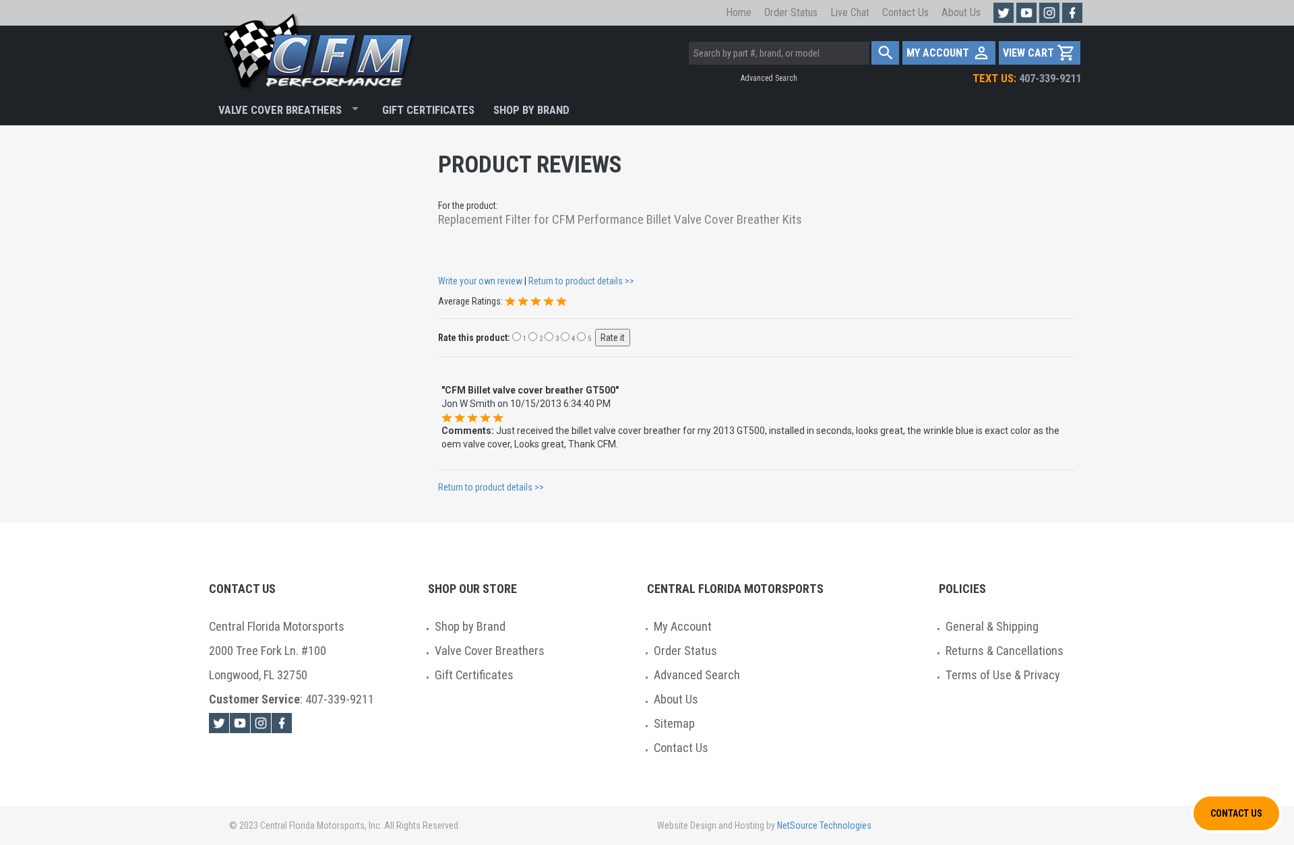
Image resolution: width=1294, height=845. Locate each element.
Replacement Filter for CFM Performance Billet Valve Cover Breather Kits (620, 219)
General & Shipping (992, 626)
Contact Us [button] (1236, 813)
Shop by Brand (470, 626)
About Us (961, 12)
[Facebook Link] (282, 723)
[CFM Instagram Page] (1049, 13)
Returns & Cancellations (1005, 651)
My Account (683, 626)
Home (738, 12)
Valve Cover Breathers (280, 110)
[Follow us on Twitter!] (1003, 13)
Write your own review (480, 281)
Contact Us (905, 12)
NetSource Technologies (824, 825)
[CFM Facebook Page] (1072, 13)
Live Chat (849, 12)
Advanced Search (769, 78)
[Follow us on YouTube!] (1026, 13)
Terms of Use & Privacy (1003, 675)
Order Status (791, 12)
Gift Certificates (428, 110)
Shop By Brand (531, 110)
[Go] (885, 53)
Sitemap (674, 723)
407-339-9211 (1027, 78)
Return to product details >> (581, 281)
